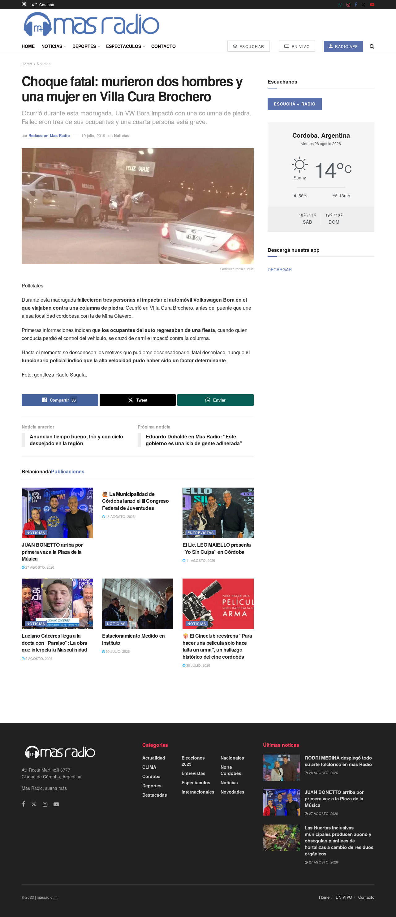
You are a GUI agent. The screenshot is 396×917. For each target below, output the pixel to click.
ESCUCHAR (251, 46)
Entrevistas (200, 532)
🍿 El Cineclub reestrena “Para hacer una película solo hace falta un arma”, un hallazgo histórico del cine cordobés (217, 646)
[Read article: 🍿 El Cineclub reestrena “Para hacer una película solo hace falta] (218, 604)
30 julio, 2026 (117, 651)
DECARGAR (280, 269)
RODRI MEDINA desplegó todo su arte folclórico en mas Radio (338, 761)
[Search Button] (372, 46)
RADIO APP (346, 46)
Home (28, 46)
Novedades (232, 792)
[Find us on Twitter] (363, 4)
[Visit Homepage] (92, 23)
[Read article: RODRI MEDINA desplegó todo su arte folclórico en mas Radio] (281, 768)
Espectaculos (123, 46)
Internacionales (198, 792)
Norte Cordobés (231, 770)
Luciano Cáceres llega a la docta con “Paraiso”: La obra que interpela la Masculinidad (54, 642)
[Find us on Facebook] (356, 4)
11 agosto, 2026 (200, 560)
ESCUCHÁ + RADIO (295, 104)
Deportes (84, 46)
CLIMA (149, 767)
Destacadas (154, 795)
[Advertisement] (198, 695)
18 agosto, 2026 (120, 516)
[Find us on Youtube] (372, 4)
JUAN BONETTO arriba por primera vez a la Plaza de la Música (52, 551)
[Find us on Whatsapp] (340, 4)
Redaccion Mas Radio (49, 135)
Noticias (51, 46)
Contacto (163, 46)
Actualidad (153, 758)
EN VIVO (300, 46)
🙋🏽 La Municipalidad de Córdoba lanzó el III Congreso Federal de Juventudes (135, 500)
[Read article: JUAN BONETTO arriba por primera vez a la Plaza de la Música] (57, 513)
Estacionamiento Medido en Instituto (133, 639)
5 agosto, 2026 (38, 658)
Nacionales (232, 758)
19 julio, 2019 (93, 135)
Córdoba (151, 776)
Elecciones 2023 (193, 761)
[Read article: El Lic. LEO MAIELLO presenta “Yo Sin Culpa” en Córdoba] (218, 513)
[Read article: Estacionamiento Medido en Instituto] (137, 604)
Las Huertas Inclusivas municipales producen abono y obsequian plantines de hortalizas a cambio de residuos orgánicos (339, 840)
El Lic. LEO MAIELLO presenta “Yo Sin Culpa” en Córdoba (217, 548)
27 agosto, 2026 (39, 567)
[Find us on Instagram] (348, 4)
